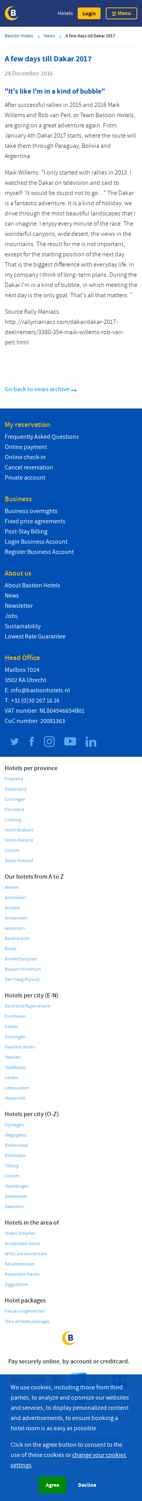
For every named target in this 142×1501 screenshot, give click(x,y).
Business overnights (31, 511)
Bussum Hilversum (23, 969)
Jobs (11, 616)
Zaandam (14, 1206)
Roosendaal (16, 1145)
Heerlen (13, 1057)
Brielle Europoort (21, 959)
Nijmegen (14, 1125)
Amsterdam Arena (22, 1243)
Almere (12, 887)
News (12, 595)
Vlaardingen (17, 1186)
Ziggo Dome (16, 1284)
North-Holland (19, 840)
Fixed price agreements (35, 521)
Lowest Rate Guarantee (35, 636)
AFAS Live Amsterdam (26, 1254)
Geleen (12, 1026)
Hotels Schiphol (20, 1233)
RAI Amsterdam (20, 1264)
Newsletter (19, 606)
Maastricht (15, 1098)
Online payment (26, 447)
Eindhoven (15, 1016)
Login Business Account (36, 541)
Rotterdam (15, 1155)
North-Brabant (19, 830)
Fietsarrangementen (25, 1311)
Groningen (15, 799)
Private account (25, 477)
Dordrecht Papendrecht (27, 1006)
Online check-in (25, 457)
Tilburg (12, 1166)
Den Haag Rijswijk (22, 979)
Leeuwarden (17, 1088)
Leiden (12, 1077)
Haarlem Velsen (20, 1047)
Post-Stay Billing (26, 531)
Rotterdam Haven (22, 1274)
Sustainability (23, 626)
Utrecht (12, 850)
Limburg (13, 820)
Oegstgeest (16, 1135)
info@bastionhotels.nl (40, 690)
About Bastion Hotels (32, 585)
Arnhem (12, 908)
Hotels (65, 13)
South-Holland (19, 860)
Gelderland (16, 789)
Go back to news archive (38, 389)
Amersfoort (15, 897)
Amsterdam (16, 918)
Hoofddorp (15, 1067)
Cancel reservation (29, 467)
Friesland (14, 779)
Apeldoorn (15, 928)
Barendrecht (17, 938)
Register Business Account (39, 552)
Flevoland (14, 809)
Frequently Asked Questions (42, 436)
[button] (89, 13)
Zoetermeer (16, 1196)
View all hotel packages (27, 1321)
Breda (11, 948)
